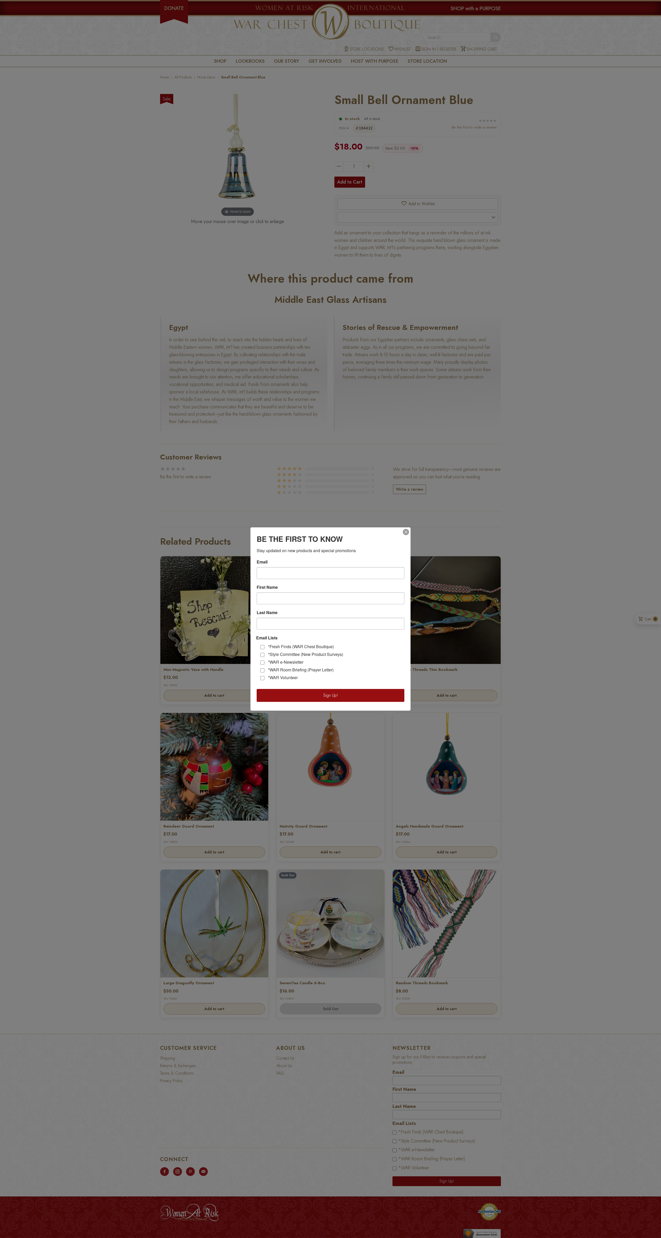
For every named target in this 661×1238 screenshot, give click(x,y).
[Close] (406, 532)
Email (262, 562)
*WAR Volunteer (283, 677)
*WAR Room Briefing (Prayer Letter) (301, 670)
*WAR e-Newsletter (285, 662)
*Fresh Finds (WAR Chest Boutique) (301, 646)
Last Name (267, 612)
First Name (267, 587)
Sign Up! (330, 695)
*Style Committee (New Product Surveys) (305, 654)
